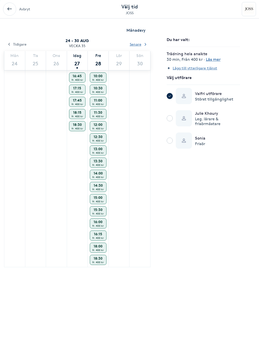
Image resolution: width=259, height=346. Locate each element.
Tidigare (20, 44)
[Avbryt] (9, 9)
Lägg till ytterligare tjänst (195, 68)
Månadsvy (135, 30)
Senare (135, 44)
